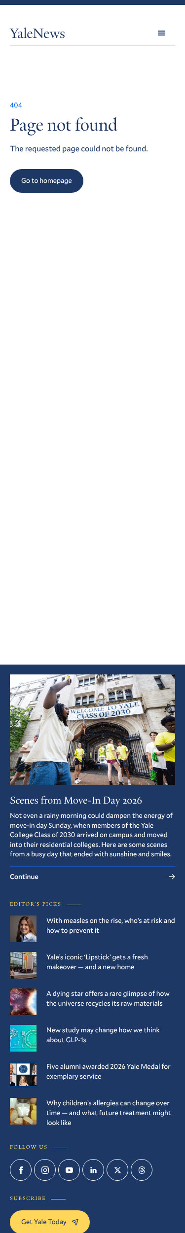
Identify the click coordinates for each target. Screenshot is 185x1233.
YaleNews (37, 35)
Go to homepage (46, 180)
